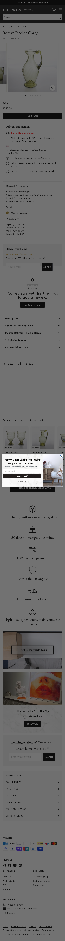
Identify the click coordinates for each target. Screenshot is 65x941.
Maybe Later (22, 481)
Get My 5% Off (22, 476)
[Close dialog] (61, 456)
